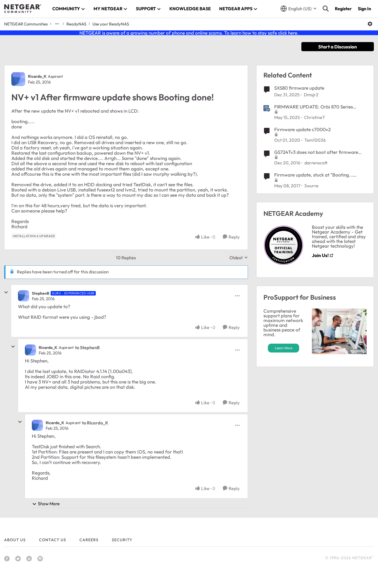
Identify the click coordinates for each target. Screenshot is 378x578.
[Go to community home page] (22, 8)
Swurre (311, 185)
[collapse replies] (6, 292)
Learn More (283, 348)
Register (343, 8)
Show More (49, 503)
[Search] (325, 8)
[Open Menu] (370, 24)
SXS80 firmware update (299, 88)
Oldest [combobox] (238, 257)
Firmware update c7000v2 (302, 129)
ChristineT (314, 117)
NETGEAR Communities (26, 24)
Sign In (364, 8)
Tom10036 (315, 140)
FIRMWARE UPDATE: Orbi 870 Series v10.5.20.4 (313, 107)
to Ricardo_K (95, 423)
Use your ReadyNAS (110, 24)
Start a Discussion (337, 47)
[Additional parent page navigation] (57, 24)
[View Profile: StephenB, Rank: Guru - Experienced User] (23, 295)
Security (122, 539)
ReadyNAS (76, 24)
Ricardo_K (37, 76)
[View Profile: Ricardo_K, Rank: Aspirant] (18, 79)
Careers (89, 539)
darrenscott (315, 162)
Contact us (52, 539)
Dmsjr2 (311, 94)
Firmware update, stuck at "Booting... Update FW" (313, 175)
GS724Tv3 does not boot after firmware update (316, 152)
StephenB (40, 293)
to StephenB (87, 347)
